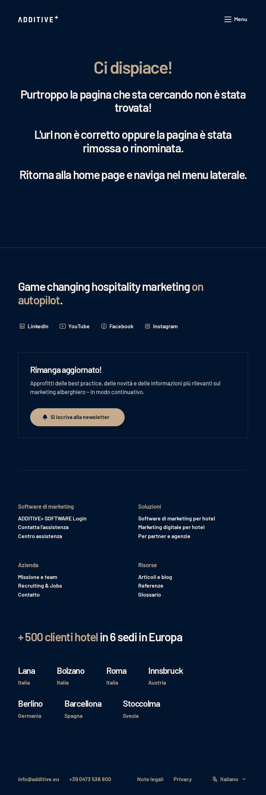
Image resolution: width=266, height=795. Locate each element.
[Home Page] (39, 19)
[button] (236, 20)
